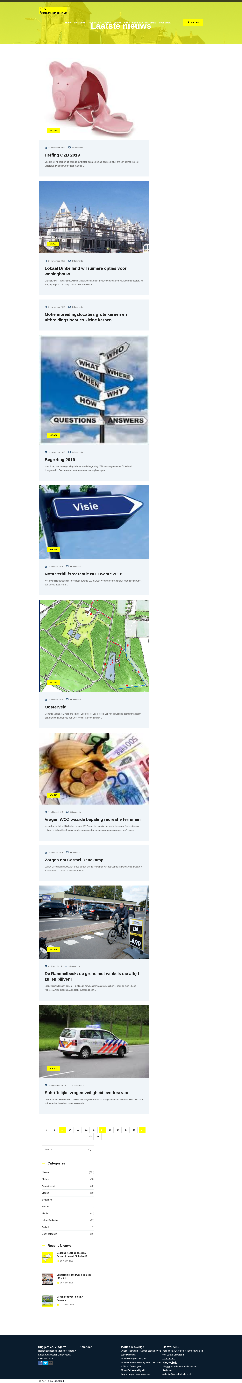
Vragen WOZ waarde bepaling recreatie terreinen (93, 819)
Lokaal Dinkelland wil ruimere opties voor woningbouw (86, 271)
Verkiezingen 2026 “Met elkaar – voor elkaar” (147, 23)
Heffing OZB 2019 (62, 155)
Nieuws (117, 23)
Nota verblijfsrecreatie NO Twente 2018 (83, 574)
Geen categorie (49, 1234)
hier (168, 1366)
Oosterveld (56, 707)
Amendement (48, 1186)
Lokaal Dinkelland (50, 1220)
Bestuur (46, 1206)
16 (118, 1130)
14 (102, 1130)
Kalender (86, 1347)
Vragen (45, 1193)
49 (90, 1136)
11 (78, 1130)
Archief (45, 1227)
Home (68, 23)
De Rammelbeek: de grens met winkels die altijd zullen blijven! (92, 976)
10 (70, 1130)
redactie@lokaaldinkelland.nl (176, 1374)
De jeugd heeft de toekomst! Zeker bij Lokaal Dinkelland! (72, 1254)
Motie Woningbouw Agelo (133, 1358)
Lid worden (193, 22)
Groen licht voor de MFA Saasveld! (70, 1298)
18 (134, 1130)
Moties (45, 1179)
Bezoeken (47, 1200)
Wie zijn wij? (80, 23)
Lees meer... (168, 1358)
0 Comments (77, 148)
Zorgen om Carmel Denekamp (74, 860)
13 (94, 1130)
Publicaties (95, 23)
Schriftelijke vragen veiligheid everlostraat (87, 1092)
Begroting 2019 (60, 459)
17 (126, 1130)
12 (86, 1130)
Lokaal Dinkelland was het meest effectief (74, 1276)
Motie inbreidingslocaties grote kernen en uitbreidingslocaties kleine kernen (86, 317)
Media (45, 1213)
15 (110, 1130)
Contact (107, 23)
